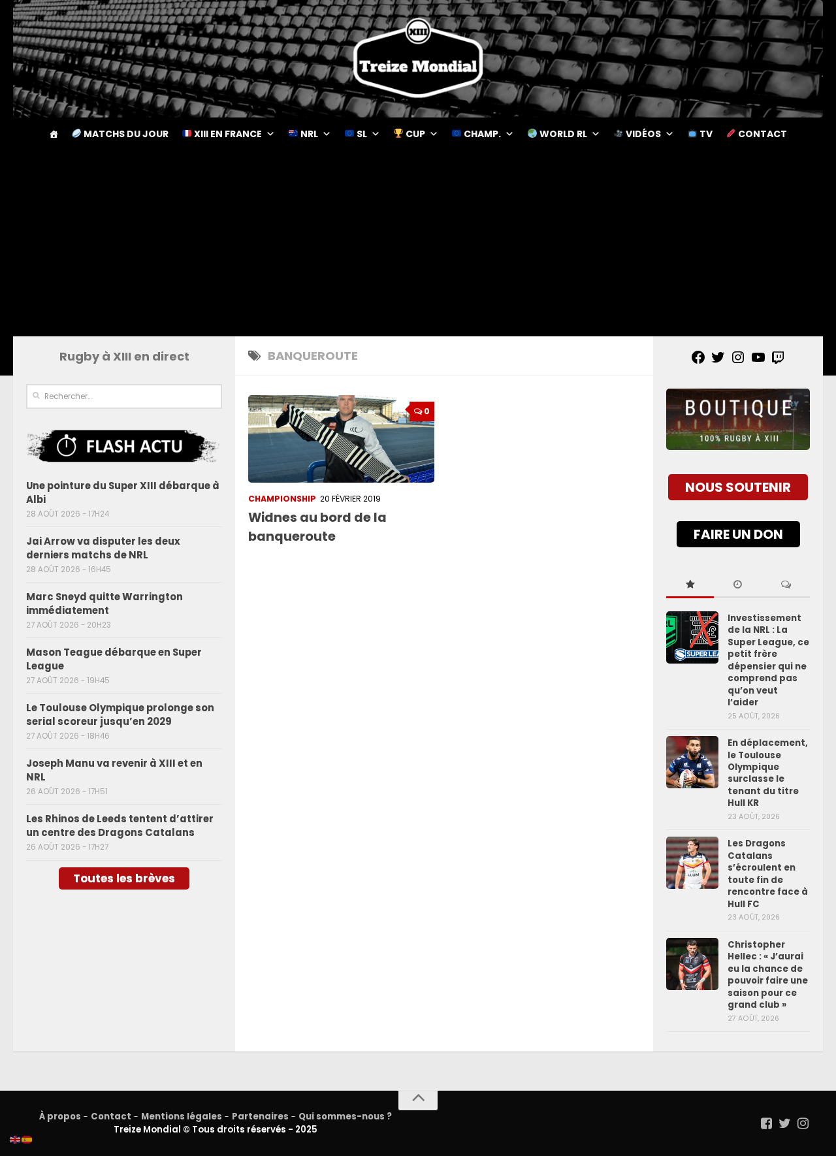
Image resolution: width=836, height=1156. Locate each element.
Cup (414, 133)
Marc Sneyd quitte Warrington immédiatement (104, 603)
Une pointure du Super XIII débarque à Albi (122, 492)
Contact (761, 133)
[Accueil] (53, 134)
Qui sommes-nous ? (345, 1116)
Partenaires (260, 1116)
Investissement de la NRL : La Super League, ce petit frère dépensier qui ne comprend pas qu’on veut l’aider (768, 660)
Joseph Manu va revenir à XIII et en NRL (114, 770)
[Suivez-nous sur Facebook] (766, 1123)
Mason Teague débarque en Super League (114, 659)
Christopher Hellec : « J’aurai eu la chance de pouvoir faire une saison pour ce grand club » (768, 975)
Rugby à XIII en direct (124, 356)
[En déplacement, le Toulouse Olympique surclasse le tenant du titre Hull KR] (692, 762)
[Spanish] (27, 1139)
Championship (282, 498)
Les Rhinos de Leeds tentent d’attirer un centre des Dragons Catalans (120, 825)
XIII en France (227, 133)
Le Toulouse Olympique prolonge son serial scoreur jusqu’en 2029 (120, 714)
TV (705, 133)
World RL (562, 133)
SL (361, 133)
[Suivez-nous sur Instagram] (803, 1123)
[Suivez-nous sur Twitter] (785, 1123)
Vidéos (642, 133)
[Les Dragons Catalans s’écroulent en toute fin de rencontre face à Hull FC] (692, 863)
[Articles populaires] (690, 585)
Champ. (481, 133)
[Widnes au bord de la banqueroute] (341, 439)
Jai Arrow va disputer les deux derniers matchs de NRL (103, 548)
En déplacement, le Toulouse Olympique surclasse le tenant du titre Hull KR (768, 773)
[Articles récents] (738, 585)
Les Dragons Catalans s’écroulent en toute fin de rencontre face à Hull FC (768, 873)
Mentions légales (181, 1116)
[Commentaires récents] (786, 585)
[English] (16, 1139)
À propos (60, 1116)
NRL (308, 133)
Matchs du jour (125, 133)
